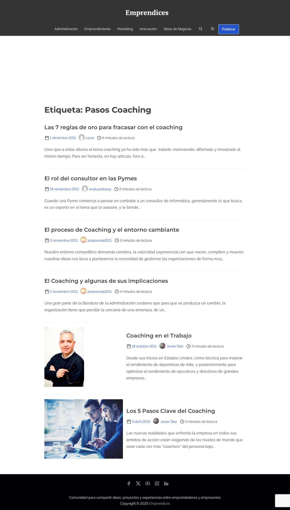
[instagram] (157, 485)
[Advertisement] (145, 67)
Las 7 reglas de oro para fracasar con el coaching (113, 127)
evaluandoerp (100, 189)
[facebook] (129, 485)
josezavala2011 (100, 240)
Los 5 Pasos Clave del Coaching (170, 411)
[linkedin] (166, 485)
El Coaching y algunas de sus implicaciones (106, 280)
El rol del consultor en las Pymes (90, 178)
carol (90, 138)
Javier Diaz (175, 346)
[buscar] (201, 30)
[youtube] (147, 485)
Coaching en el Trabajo (159, 335)
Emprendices (159, 504)
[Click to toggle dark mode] (212, 29)
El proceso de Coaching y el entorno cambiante (111, 229)
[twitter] (138, 485)
